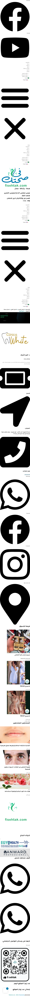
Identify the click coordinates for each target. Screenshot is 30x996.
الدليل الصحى (21, 309)
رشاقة (28, 65)
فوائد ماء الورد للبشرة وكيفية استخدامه (17, 791)
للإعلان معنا (26, 898)
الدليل (28, 70)
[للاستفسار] (15, 935)
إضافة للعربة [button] (27, 660)
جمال (28, 67)
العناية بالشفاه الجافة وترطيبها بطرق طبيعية (15, 745)
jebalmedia (27, 995)
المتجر (28, 71)
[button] (15, 114)
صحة (28, 64)
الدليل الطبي (14, 309)
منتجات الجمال (25, 76)
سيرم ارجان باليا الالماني (22, 655)
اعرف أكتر (28, 749)
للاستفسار (26, 937)
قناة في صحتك (26, 68)
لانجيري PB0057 (25, 716)
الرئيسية (27, 62)
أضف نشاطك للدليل (22, 858)
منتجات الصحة (25, 73)
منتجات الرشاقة (25, 75)
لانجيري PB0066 (25, 686)
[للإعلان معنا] (15, 896)
